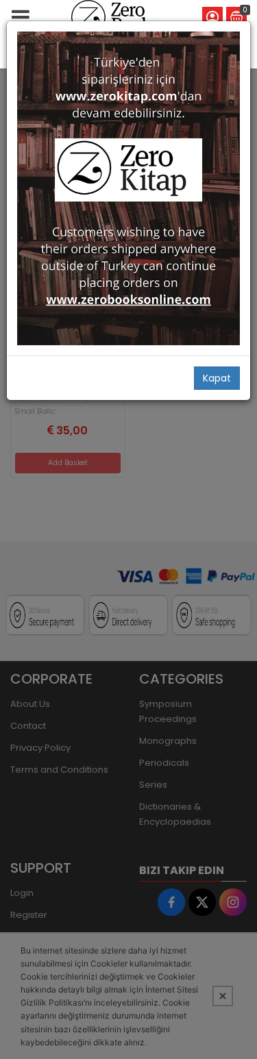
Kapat (217, 378)
